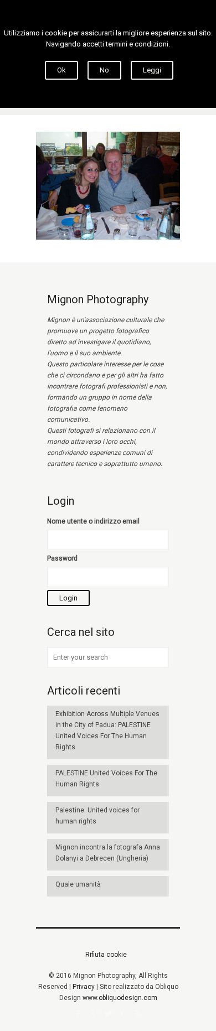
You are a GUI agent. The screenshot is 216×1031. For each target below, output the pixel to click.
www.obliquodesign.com (120, 998)
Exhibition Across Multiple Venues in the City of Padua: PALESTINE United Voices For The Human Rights (107, 730)
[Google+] (93, 1014)
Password (62, 558)
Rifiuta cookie (106, 955)
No (104, 70)
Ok (61, 70)
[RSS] (138, 1014)
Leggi (152, 70)
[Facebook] (78, 1014)
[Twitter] (108, 1014)
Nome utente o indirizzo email (93, 521)
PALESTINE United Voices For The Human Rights (106, 778)
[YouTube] (123, 1014)
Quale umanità (78, 884)
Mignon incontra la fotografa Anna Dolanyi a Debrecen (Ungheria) (107, 852)
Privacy (84, 987)
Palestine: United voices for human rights (97, 815)
